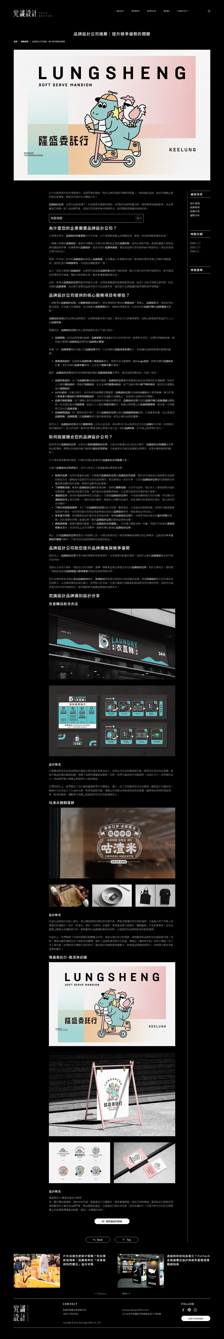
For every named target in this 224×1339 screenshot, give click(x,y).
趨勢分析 (195, 215)
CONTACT (182, 11)
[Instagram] (195, 1310)
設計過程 (195, 203)
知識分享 (195, 211)
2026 (193, 243)
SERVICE (151, 11)
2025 (193, 247)
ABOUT (120, 11)
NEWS (167, 11)
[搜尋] (209, 11)
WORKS (136, 11)
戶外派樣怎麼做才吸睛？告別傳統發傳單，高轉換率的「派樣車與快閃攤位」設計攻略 (84, 1260)
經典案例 (195, 207)
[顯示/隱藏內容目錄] (137, 218)
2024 (193, 251)
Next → (126, 1293)
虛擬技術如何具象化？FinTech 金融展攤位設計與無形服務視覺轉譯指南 (188, 1260)
